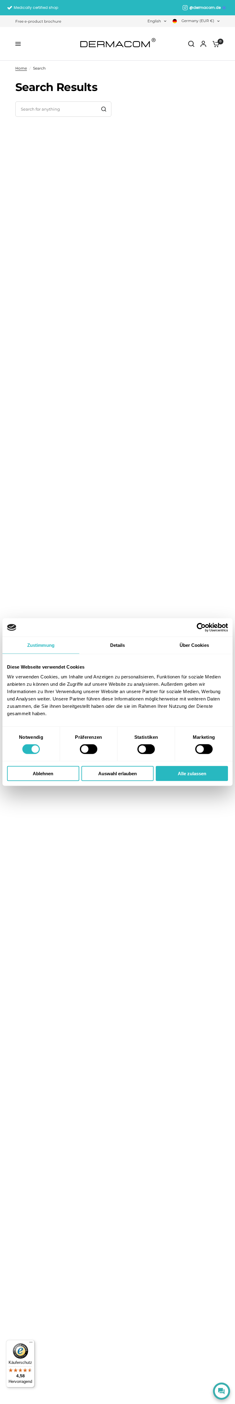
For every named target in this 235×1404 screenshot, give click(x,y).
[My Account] (203, 44)
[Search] (191, 44)
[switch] (88, 749)
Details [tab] (117, 645)
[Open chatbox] (221, 1391)
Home (21, 68)
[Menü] (31, 1343)
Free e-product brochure (38, 21)
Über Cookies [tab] (194, 645)
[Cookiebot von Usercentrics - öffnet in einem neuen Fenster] (201, 627)
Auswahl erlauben (117, 773)
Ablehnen (43, 773)
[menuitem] (39, 21)
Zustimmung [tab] (40, 645)
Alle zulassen (192, 773)
